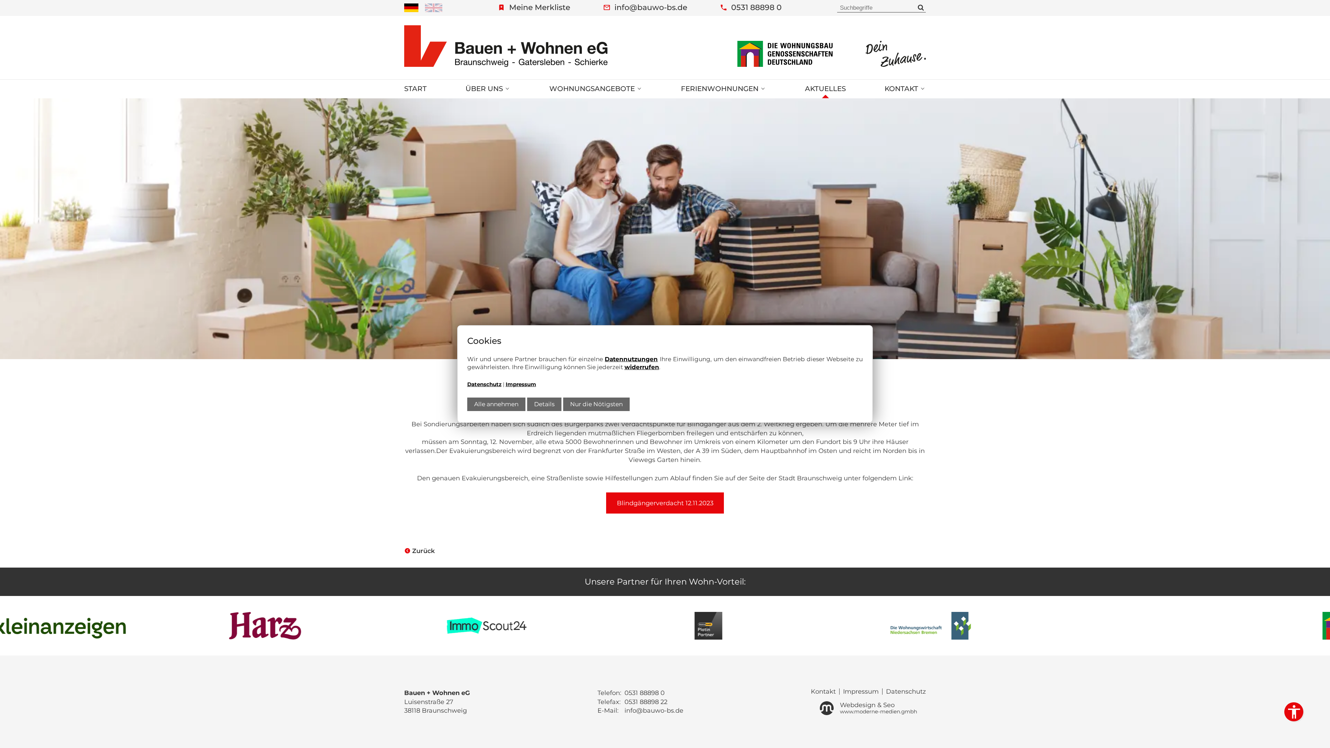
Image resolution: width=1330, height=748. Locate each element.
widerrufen (641, 367)
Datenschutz (484, 384)
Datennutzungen (631, 359)
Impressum (521, 384)
